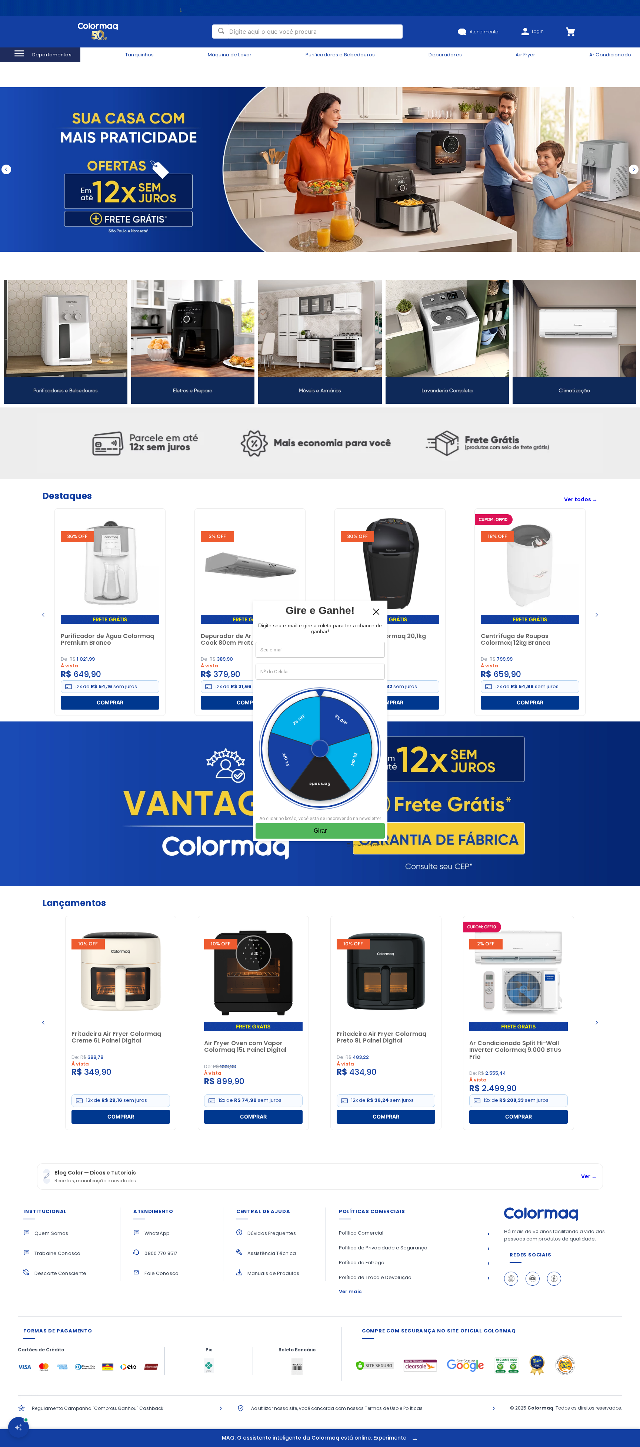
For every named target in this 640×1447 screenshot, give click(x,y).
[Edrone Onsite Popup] (320, 723)
